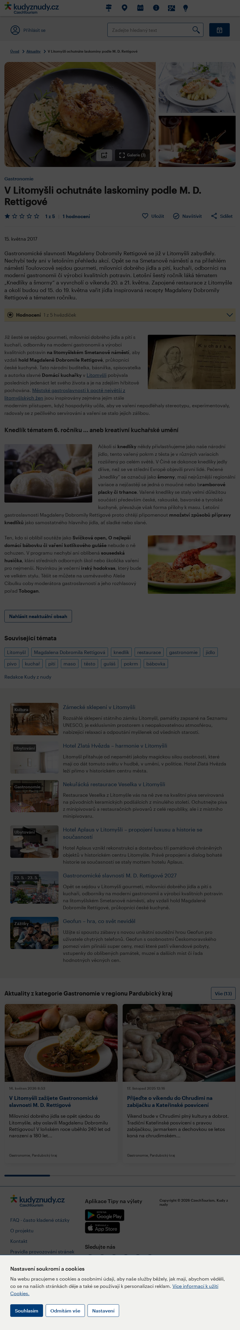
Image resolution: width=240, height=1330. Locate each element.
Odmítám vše (65, 1310)
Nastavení (103, 1310)
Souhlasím (26, 1310)
